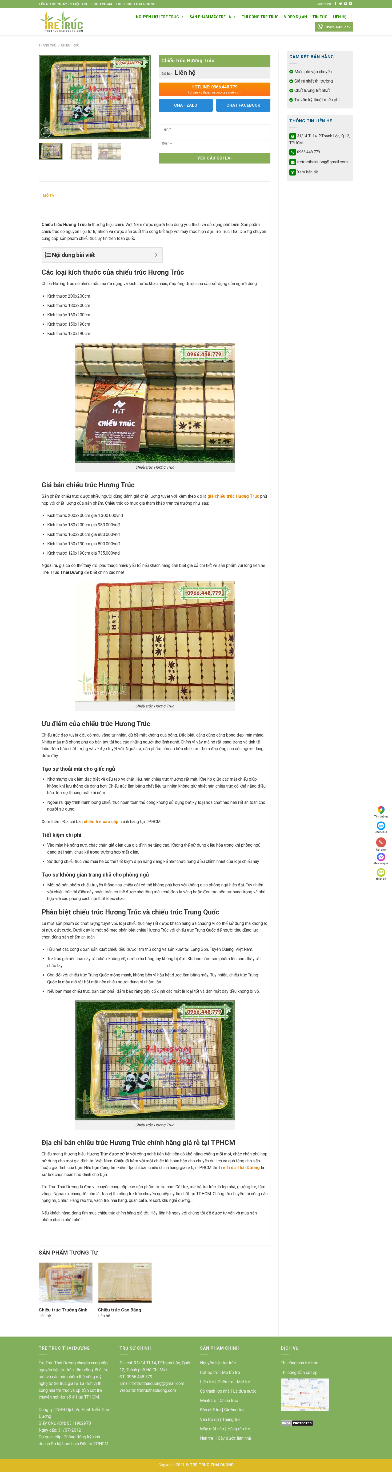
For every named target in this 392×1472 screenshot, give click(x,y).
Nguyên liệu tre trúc (218, 1362)
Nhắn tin (381, 878)
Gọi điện (381, 849)
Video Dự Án (295, 17)
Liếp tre (207, 1381)
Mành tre (208, 1400)
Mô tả (48, 195)
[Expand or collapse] (156, 255)
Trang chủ (47, 45)
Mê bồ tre (231, 1372)
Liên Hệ (339, 17)
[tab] (48, 195)
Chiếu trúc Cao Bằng (119, 1310)
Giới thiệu (324, 4)
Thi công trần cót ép (299, 1372)
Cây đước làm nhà (234, 1438)
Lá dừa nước (244, 1391)
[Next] (141, 97)
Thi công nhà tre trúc (299, 1362)
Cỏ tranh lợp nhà (215, 1391)
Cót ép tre (209, 1372)
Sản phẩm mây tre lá (210, 17)
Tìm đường (381, 816)
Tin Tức (319, 17)
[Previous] (48, 97)
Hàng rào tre (238, 1428)
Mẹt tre (243, 1381)
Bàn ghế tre (210, 1409)
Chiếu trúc (70, 45)
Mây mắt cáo (212, 1428)
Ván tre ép (209, 1419)
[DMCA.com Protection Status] (297, 1422)
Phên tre (225, 1381)
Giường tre (234, 1409)
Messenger (381, 863)
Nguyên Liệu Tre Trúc (157, 17)
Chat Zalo (381, 832)
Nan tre (206, 1438)
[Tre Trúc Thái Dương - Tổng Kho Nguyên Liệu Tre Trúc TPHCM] (61, 21)
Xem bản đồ (307, 172)
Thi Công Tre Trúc (260, 17)
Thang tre (231, 1419)
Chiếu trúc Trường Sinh (63, 1310)
